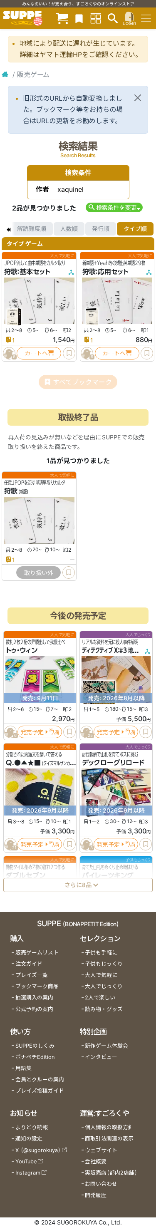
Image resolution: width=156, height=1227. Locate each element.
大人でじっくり (104, 986)
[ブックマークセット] (79, 18)
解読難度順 (31, 228)
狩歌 (10, 491)
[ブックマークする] (69, 353)
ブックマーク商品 (37, 986)
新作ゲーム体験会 (106, 1046)
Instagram (27, 1173)
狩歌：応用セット (105, 271)
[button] (114, 207)
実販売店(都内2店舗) (111, 1173)
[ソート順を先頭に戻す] (8, 229)
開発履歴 (95, 1195)
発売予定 (32, 732)
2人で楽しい (100, 997)
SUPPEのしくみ (34, 1046)
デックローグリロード (113, 763)
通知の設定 (28, 1138)
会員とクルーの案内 (39, 1079)
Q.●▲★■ (23, 763)
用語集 (23, 1068)
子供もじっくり (104, 964)
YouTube (26, 1161)
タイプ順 (135, 228)
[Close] (138, 97)
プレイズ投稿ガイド (39, 1091)
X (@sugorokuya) (38, 1150)
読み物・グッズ (104, 1009)
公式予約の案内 (34, 1009)
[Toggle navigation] (146, 18)
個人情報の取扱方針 (109, 1127)
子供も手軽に (101, 952)
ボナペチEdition (34, 1057)
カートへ (36, 353)
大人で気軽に (101, 975)
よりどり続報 (31, 1127)
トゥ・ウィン (21, 650)
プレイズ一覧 (31, 975)
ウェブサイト (101, 1150)
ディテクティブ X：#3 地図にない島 (119, 650)
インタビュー (101, 1057)
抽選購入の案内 (34, 997)
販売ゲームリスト (37, 952)
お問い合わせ (101, 1184)
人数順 (69, 228)
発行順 (100, 228)
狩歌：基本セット (27, 271)
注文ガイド (28, 964)
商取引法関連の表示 (109, 1138)
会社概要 (95, 1161)
